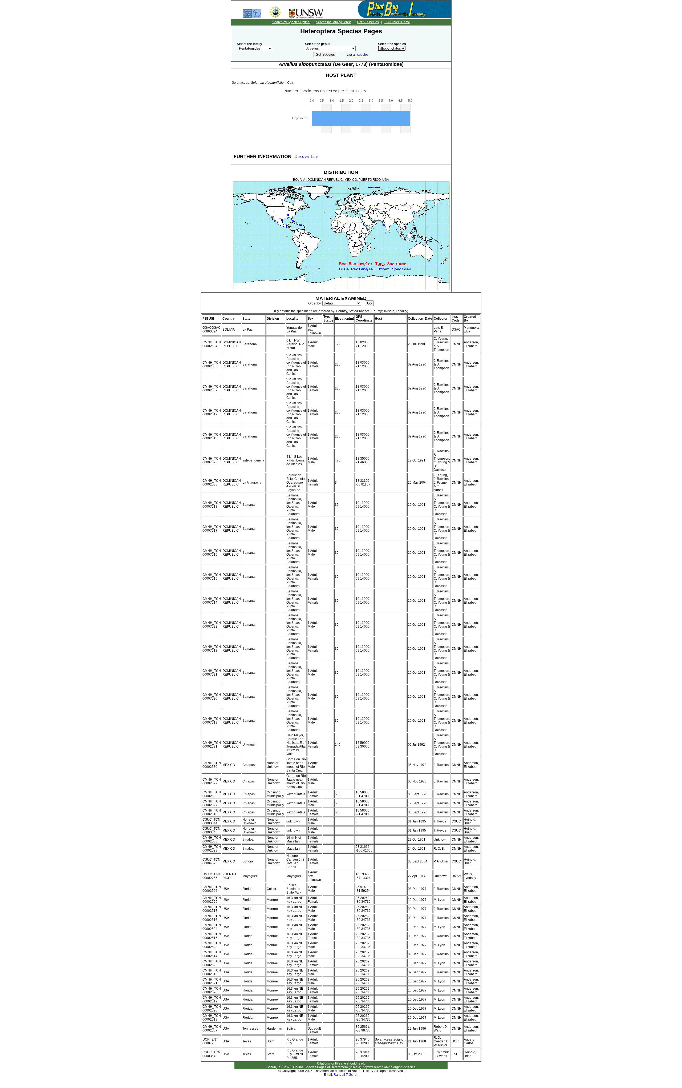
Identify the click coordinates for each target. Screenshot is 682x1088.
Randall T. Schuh (346, 1075)
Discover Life (306, 156)
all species (360, 55)
